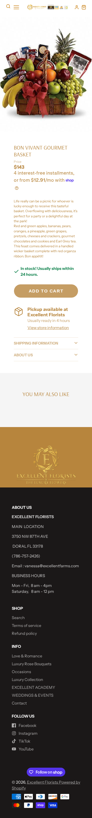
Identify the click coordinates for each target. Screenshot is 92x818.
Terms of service (26, 625)
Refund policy (24, 633)
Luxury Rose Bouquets (32, 663)
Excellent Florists (43, 782)
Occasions (21, 671)
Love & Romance (27, 655)
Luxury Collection (27, 679)
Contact (19, 703)
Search (18, 617)
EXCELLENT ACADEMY (33, 687)
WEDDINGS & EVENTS (32, 695)
